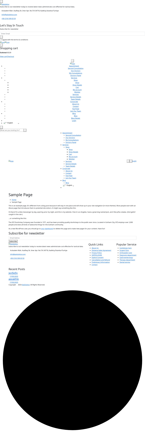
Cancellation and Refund (101, 260)
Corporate (74, 102)
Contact (76, 106)
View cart (3, 56)
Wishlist (77, 92)
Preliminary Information (101, 262)
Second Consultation (75, 68)
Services (74, 78)
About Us (75, 104)
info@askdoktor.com (9, 15)
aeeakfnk (14, 279)
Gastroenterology (126, 257)
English (10, 123)
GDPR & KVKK (97, 255)
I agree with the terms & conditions (15, 40)
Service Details (75, 97)
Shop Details (77, 85)
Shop (76, 80)
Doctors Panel (75, 75)
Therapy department (127, 260)
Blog (74, 113)
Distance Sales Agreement (101, 250)
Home (14, 200)
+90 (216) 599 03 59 (9, 19)
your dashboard (47, 229)
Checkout (10, 56)
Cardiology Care (125, 248)
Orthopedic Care (126, 253)
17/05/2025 (14, 276)
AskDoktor (26, 285)
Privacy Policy (97, 253)
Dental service (125, 262)
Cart (77, 87)
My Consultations (75, 73)
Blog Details (75, 118)
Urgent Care (124, 250)
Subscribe (13, 241)
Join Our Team (75, 111)
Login (74, 121)
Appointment (74, 66)
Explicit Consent (97, 257)
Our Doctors (75, 71)
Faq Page (75, 109)
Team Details (75, 99)
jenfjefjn (13, 273)
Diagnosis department (128, 255)
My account (77, 90)
